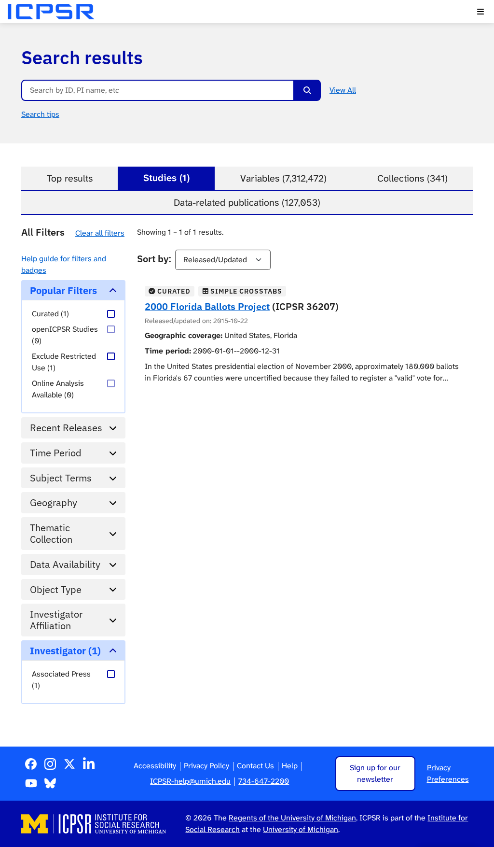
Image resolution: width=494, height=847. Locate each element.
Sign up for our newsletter (375, 773)
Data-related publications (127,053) (247, 203)
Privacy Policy (206, 766)
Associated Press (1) (61, 680)
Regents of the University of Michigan (292, 818)
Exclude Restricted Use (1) (64, 362)
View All (342, 90)
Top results (70, 178)
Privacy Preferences (448, 773)
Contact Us (255, 766)
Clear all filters (99, 233)
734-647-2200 (263, 781)
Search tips (40, 114)
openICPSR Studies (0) (65, 335)
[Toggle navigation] (480, 11)
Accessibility (155, 766)
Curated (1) (50, 314)
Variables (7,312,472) (283, 178)
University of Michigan (300, 829)
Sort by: (154, 259)
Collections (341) (412, 178)
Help (290, 766)
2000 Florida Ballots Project (207, 306)
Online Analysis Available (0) (58, 389)
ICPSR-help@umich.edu (190, 781)
